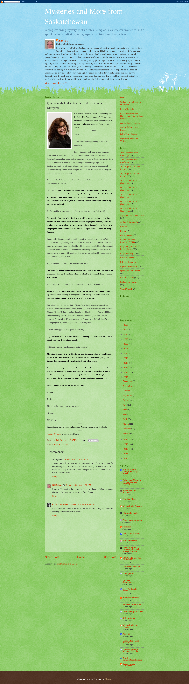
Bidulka (123, 226)
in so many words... (131, 597)
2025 (126, 329)
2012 (126, 449)
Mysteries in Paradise (132, 506)
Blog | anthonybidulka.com (132, 659)
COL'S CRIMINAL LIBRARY (131, 559)
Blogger (108, 679)
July (125, 405)
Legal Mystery (126, 253)
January (126, 433)
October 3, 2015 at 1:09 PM (76, 459)
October (126, 390)
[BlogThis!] (91, 440)
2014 (126, 439)
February (127, 428)
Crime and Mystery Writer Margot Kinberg (131, 482)
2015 (126, 377)
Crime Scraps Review (132, 611)
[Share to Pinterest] (97, 440)
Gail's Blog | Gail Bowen (130, 642)
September (128, 395)
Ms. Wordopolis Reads (129, 590)
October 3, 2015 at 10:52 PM (78, 485)
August (126, 400)
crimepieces (128, 573)
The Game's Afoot (131, 533)
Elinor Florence (129, 540)
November (128, 386)
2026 (126, 325)
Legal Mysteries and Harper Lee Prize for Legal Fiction (132, 116)
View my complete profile (56, 83)
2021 (126, 348)
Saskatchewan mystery (130, 282)
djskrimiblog (128, 618)
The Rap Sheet (129, 499)
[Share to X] (93, 440)
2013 (126, 444)
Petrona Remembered (128, 581)
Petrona (126, 634)
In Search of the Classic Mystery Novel (130, 471)
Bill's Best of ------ (128, 134)
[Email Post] (84, 440)
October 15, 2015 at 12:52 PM (82, 504)
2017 (126, 367)
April (125, 419)
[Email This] (89, 440)
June (125, 409)
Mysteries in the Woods (130, 626)
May (125, 414)
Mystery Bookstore (128, 266)
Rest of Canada (61, 444)
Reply (55, 476)
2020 (126, 353)
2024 (126, 334)
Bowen (123, 231)
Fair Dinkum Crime (131, 604)
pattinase (126, 527)
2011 (126, 453)
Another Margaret (54, 434)
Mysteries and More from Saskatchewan (84, 16)
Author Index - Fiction (130, 123)
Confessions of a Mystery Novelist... (131, 650)
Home (81, 557)
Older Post (109, 557)
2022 (126, 344)
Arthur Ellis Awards (129, 222)
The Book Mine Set (131, 566)
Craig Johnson (126, 235)
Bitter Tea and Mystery (129, 491)
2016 (126, 372)
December (127, 381)
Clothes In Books (60, 504)
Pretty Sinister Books (132, 520)
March (126, 424)
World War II (126, 289)
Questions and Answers (130, 270)
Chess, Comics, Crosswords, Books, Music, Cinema (131, 549)
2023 (126, 339)
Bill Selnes (63, 41)
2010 (126, 458)
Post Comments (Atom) (67, 564)
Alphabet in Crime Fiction (132, 215)
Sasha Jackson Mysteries (129, 665)
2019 (126, 358)
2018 (126, 363)
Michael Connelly (128, 262)
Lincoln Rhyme (127, 257)
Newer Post (52, 557)
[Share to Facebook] (95, 440)
